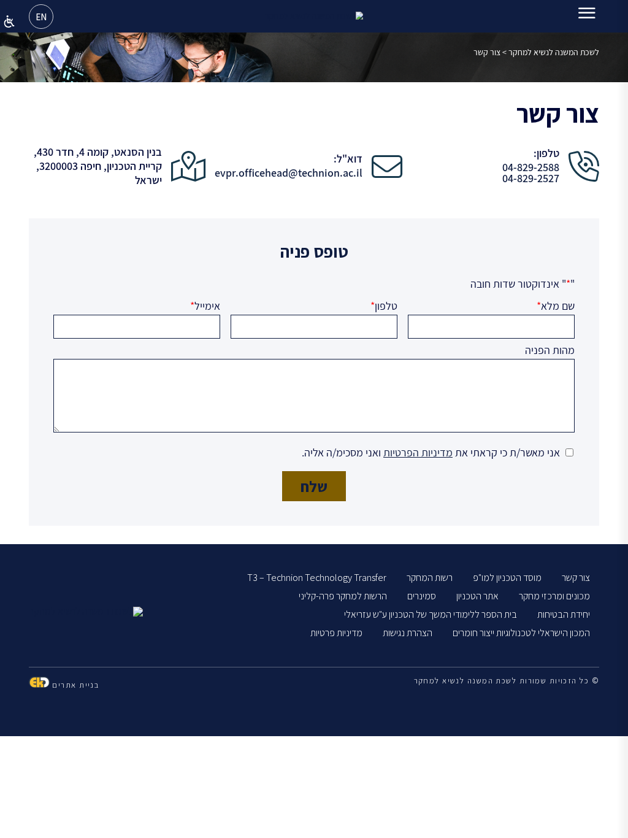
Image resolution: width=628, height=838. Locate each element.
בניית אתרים (74, 685)
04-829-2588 (530, 167)
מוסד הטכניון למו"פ (507, 577)
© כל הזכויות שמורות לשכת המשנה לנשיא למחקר (506, 680)
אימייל (205, 306)
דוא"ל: (348, 158)
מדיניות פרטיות (336, 632)
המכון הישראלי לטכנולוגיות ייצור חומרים (521, 632)
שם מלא (556, 306)
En (41, 17)
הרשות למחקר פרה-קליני (343, 596)
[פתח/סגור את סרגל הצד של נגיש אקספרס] (9, 21)
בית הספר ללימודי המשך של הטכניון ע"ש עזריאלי (430, 614)
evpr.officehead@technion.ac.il (288, 173)
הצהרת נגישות (407, 632)
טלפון (383, 306)
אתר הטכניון (477, 596)
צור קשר (576, 577)
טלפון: (546, 153)
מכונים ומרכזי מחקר (554, 596)
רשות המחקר (430, 577)
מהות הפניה (550, 350)
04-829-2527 (530, 178)
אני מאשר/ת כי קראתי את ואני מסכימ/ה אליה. (431, 452)
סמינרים (421, 596)
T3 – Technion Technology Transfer (316, 577)
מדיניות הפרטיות (418, 452)
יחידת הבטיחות (563, 614)
